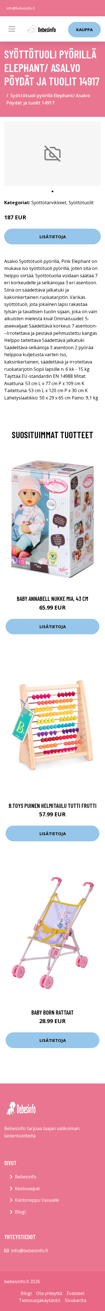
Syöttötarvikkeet (48, 202)
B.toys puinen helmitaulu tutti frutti (53, 805)
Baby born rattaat (52, 1012)
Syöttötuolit (81, 202)
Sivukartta (75, 1300)
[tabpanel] (52, 153)
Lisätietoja (52, 236)
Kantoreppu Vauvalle (37, 1200)
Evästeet (76, 1293)
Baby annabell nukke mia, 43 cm (52, 598)
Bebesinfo (25, 1177)
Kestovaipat (27, 1188)
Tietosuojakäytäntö (39, 1300)
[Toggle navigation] (11, 29)
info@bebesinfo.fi (20, 8)
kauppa (84, 29)
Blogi (20, 1212)
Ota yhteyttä (49, 1293)
